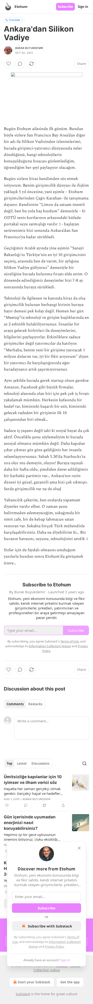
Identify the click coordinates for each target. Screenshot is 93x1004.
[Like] (8, 63)
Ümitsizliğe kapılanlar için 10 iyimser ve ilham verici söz (33, 779)
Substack (23, 994)
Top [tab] (9, 763)
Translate (14, 20)
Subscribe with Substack (50, 926)
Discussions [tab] (40, 763)
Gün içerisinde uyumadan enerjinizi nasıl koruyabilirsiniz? (30, 823)
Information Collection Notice (50, 646)
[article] (46, 791)
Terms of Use (69, 641)
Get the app (70, 982)
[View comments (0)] (20, 63)
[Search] (84, 763)
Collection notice (46, 970)
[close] (79, 848)
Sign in (83, 7)
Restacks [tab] (35, 704)
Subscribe (65, 7)
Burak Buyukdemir (29, 48)
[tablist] (24, 704)
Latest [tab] (22, 763)
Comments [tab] (15, 704)
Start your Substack (34, 982)
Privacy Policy (54, 946)
